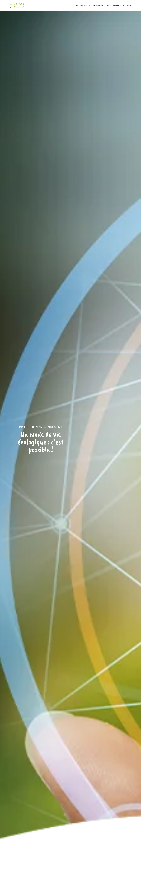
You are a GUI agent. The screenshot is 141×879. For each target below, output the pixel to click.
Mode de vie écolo (83, 5)
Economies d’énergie (101, 5)
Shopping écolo (118, 5)
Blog (129, 5)
